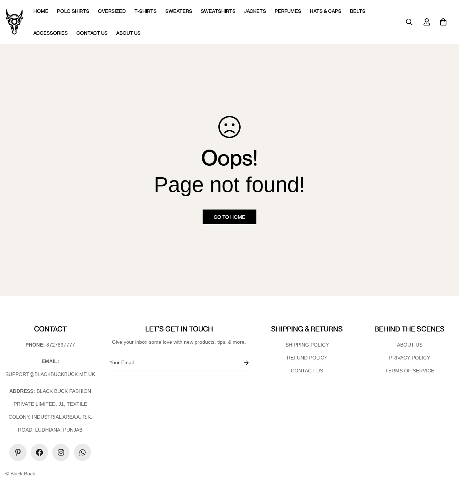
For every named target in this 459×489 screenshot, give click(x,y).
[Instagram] (61, 452)
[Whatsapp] (82, 452)
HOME (40, 11)
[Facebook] (39, 452)
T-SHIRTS (145, 11)
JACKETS (255, 11)
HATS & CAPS (325, 11)
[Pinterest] (18, 452)
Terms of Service (409, 370)
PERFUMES (288, 11)
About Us (409, 345)
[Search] (409, 22)
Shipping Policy (307, 345)
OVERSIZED (112, 11)
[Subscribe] (240, 362)
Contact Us (307, 370)
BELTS (357, 11)
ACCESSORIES (50, 33)
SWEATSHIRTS (218, 11)
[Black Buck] (14, 22)
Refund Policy (307, 358)
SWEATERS (178, 11)
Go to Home (229, 217)
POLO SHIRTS (73, 11)
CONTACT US (92, 33)
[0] (443, 22)
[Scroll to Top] (445, 450)
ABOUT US (128, 33)
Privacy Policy (409, 358)
